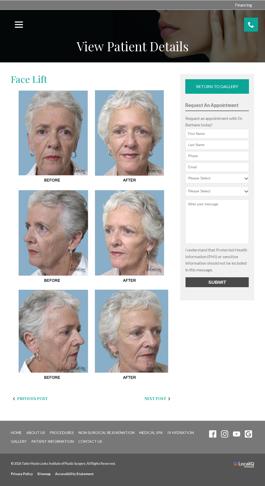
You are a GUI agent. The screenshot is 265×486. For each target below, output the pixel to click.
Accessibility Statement (74, 474)
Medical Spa (151, 432)
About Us (35, 432)
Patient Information (52, 441)
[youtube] (236, 434)
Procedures (62, 432)
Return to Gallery (217, 86)
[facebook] (212, 434)
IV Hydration (180, 432)
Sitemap (44, 474)
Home (16, 432)
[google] (248, 434)
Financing (243, 4)
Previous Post (32, 398)
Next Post (155, 398)
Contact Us (90, 441)
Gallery (19, 441)
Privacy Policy (22, 474)
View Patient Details (133, 46)
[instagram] (224, 434)
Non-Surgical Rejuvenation (106, 432)
